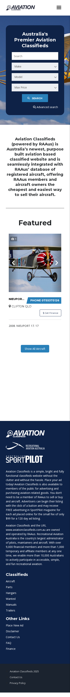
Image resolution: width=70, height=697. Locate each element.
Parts (9, 587)
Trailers (10, 610)
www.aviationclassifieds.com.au (26, 530)
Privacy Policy (18, 683)
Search (37, 98)
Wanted (11, 599)
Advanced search (47, 107)
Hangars (11, 593)
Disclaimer (12, 631)
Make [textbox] (17, 66)
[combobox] (35, 66)
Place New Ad (14, 625)
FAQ (8, 643)
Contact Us (13, 637)
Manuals (11, 604)
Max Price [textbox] (20, 87)
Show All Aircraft (35, 349)
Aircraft (10, 581)
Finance (11, 649)
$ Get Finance (50, 312)
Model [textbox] (18, 77)
